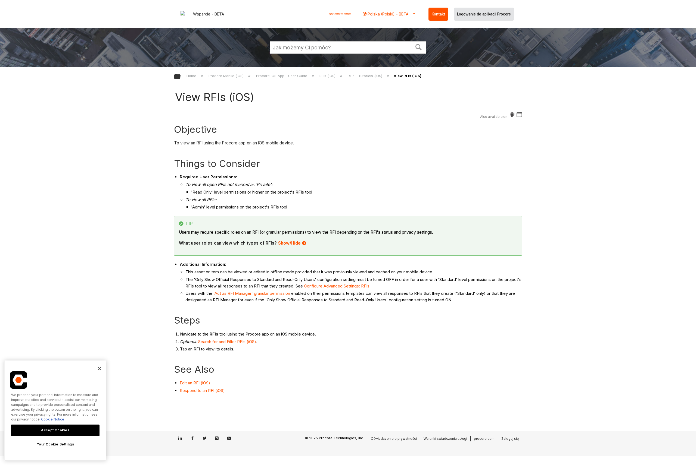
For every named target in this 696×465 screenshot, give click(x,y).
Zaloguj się (510, 438)
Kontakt (438, 14)
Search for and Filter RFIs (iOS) (227, 341)
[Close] (99, 369)
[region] (55, 410)
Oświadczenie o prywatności (394, 438)
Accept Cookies (55, 430)
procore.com (340, 14)
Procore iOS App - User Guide (282, 76)
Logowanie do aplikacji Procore (484, 14)
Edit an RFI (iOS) (195, 382)
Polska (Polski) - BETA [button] (387, 14)
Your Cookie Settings (55, 444)
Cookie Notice (52, 419)
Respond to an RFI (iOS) (202, 390)
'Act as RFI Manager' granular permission (251, 293)
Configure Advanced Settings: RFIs (336, 286)
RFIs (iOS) (328, 76)
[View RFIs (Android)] (512, 115)
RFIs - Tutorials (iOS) (365, 76)
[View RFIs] (519, 115)
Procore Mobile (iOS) (227, 76)
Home (192, 76)
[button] (418, 46)
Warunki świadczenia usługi (445, 438)
